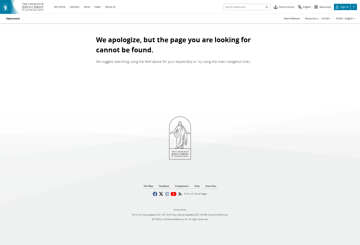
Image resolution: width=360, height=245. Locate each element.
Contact (325, 18)
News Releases (292, 18)
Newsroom (13, 18)
